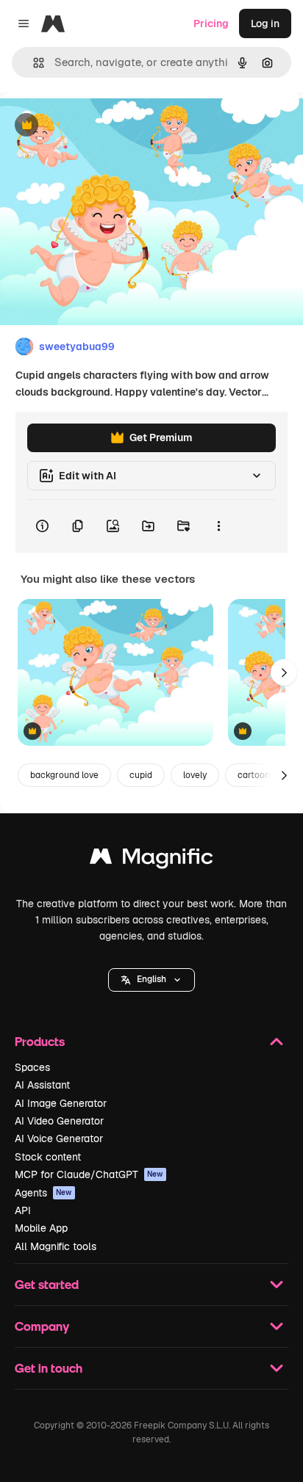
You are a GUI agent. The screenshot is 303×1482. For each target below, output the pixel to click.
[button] (151, 980)
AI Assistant (42, 1084)
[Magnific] (151, 860)
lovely (195, 775)
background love (64, 775)
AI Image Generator (61, 1103)
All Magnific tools (55, 1246)
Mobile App (41, 1228)
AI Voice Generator (59, 1138)
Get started (47, 1284)
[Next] (284, 672)
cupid (140, 775)
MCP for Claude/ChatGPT (89, 1174)
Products (40, 1041)
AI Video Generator (59, 1120)
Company (42, 1326)
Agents (43, 1192)
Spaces (32, 1067)
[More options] (218, 526)
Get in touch (48, 1368)
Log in (265, 23)
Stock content (48, 1156)
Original (94, 126)
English (151, 979)
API (23, 1210)
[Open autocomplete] (33, 62)
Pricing (211, 23)
